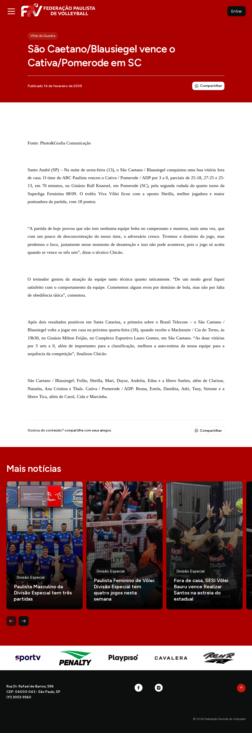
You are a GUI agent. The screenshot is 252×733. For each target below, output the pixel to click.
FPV (58, 9)
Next (24, 621)
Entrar (236, 11)
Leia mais (44, 545)
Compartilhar (211, 86)
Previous (11, 621)
